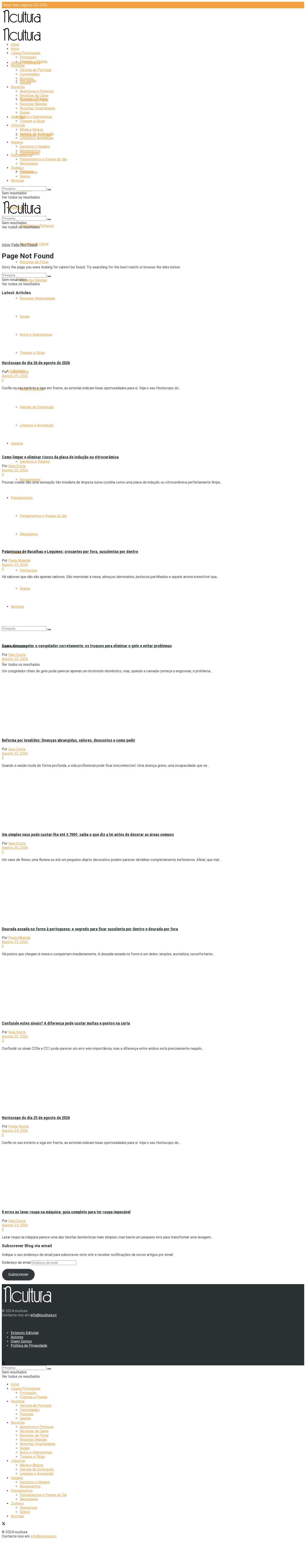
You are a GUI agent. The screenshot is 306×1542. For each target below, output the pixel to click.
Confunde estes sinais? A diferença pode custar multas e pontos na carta (66, 1023)
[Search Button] (49, 189)
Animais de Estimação (37, 134)
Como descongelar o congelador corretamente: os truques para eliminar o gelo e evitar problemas (87, 645)
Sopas (25, 112)
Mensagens (29, 163)
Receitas (18, 87)
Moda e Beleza (31, 129)
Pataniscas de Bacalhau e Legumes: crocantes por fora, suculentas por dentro (70, 551)
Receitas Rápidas (33, 280)
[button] (41, 327)
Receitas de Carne (34, 95)
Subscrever (18, 1274)
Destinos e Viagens (35, 461)
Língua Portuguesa (25, 53)
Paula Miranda (19, 560)
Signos (25, 176)
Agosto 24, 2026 (15, 1131)
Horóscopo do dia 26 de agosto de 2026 (36, 362)
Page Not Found (24, 245)
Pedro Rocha (18, 372)
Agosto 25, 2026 (15, 376)
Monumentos (30, 480)
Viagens (17, 142)
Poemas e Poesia (33, 61)
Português (28, 57)
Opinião (25, 83)
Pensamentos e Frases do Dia (43, 159)
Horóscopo (28, 570)
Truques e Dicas (32, 121)
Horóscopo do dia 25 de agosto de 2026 (36, 1117)
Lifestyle (18, 125)
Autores (17, 1337)
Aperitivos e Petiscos (37, 91)
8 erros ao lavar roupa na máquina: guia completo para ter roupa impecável (66, 1212)
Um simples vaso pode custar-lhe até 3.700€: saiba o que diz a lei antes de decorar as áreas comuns (88, 834)
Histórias (18, 117)
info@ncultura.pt (43, 1315)
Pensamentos (22, 155)
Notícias (17, 180)
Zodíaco (17, 168)
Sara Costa (17, 466)
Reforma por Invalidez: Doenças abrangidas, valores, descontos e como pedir (68, 740)
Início (15, 44)
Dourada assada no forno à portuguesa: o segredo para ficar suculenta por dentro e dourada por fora (90, 929)
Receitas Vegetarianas (37, 298)
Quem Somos (21, 1341)
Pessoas (26, 78)
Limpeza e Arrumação (37, 138)
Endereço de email (17, 1262)
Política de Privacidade (29, 1345)
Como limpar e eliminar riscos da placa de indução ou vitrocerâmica (60, 457)
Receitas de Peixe (34, 262)
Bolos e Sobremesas (36, 117)
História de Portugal (35, 70)
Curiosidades (30, 74)
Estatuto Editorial (25, 1333)
